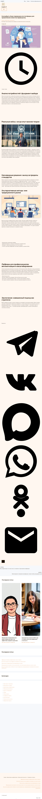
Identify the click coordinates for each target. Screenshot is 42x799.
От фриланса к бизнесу (7, 695)
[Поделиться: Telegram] (21, 362)
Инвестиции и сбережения (6, 642)
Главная (28, 1)
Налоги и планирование (8, 690)
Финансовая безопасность (22, 777)
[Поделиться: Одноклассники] (21, 520)
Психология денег (7, 697)
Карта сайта (38, 797)
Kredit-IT (4, 7)
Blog (25, 1)
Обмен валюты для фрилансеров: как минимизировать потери (12, 663)
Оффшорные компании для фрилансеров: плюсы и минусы (11, 659)
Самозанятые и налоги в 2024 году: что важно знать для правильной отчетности (30, 639)
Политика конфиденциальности (36, 1)
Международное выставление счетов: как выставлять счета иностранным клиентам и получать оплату (19, 665)
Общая (5, 692)
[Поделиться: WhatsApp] (21, 480)
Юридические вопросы (7, 700)
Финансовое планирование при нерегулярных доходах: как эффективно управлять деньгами (10, 639)
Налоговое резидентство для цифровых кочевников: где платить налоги (14, 661)
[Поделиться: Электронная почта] (21, 559)
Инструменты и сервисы (8, 685)
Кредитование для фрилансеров (9, 687)
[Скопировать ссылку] (3, 561)
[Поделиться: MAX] (21, 441)
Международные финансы (8, 688)
